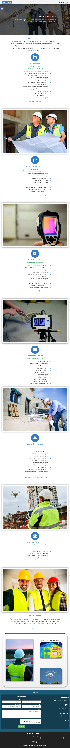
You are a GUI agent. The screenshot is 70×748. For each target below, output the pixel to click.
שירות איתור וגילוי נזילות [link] (35, 166)
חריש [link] (22, 738)
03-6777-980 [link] (63, 707)
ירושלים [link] (18, 738)
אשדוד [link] (14, 738)
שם (40, 699)
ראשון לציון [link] (51, 738)
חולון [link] (42, 738)
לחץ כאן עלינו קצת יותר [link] (35, 560)
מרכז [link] (35, 736)
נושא (40, 704)
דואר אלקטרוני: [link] (63, 713)
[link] (2, 8)
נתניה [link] (33, 738)
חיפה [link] (29, 738)
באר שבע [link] (9, 738)
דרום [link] (32, 736)
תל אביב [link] (61, 738)
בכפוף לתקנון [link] (35, 628)
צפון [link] (38, 736)
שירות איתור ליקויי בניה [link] (35, 444)
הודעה (39, 709)
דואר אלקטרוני (18, 704)
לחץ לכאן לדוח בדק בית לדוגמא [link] (35, 101)
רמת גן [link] (56, 738)
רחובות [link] (46, 738)
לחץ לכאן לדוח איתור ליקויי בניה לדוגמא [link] (35, 477)
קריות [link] (26, 738)
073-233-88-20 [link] (62, 709)
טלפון (19, 699)
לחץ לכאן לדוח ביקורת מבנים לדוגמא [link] (35, 291)
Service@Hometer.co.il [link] (62, 716)
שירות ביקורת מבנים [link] (35, 260)
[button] (35, 2)
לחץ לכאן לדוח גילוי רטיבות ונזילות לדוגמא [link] (35, 195)
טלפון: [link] (66, 705)
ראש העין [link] (38, 738)
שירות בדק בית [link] (35, 63)
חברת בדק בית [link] (44, 41)
